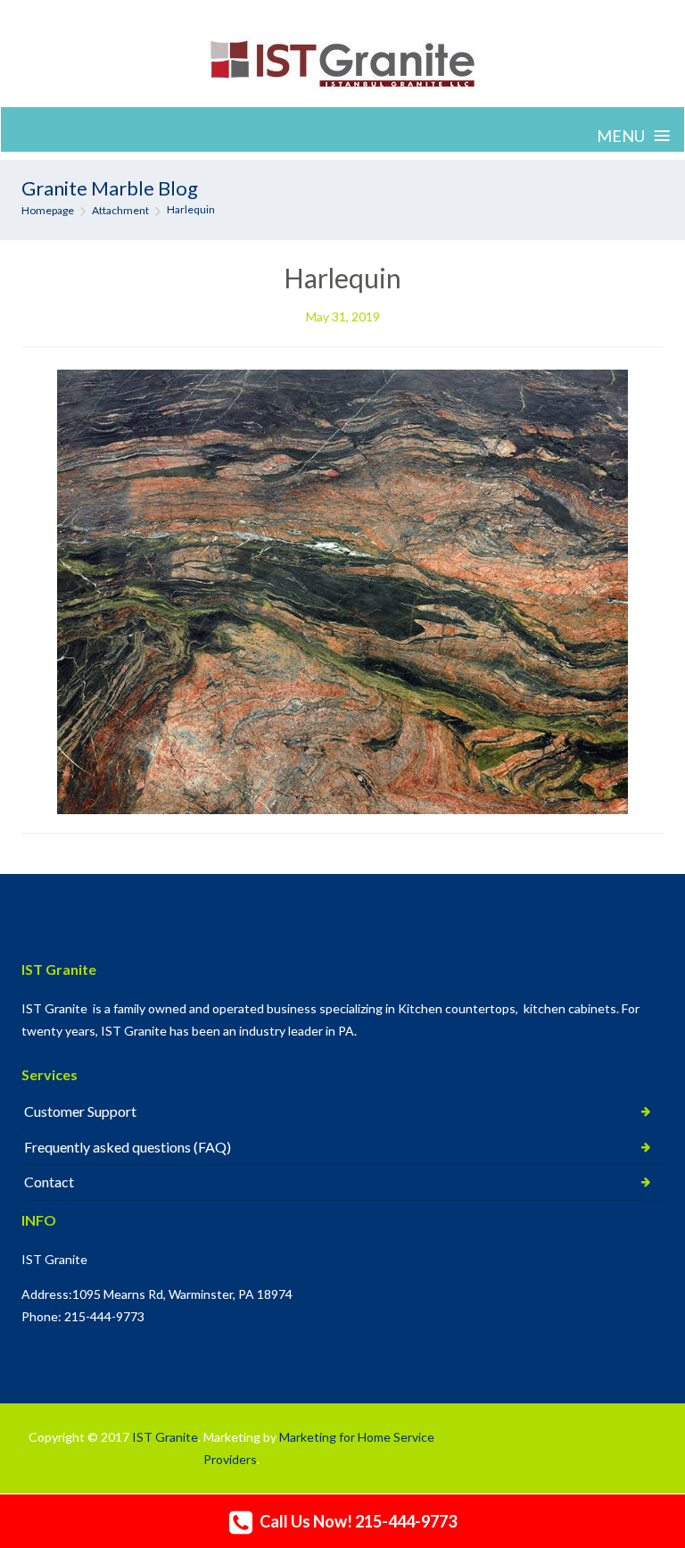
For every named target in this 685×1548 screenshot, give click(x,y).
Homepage (47, 210)
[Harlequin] (342, 589)
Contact (49, 1181)
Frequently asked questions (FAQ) (127, 1146)
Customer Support (80, 1111)
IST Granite (165, 1436)
